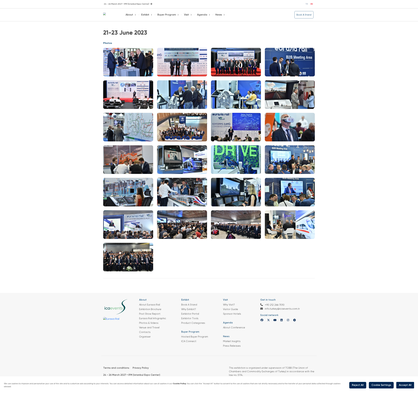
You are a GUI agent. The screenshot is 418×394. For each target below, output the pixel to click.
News (218, 15)
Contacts (145, 332)
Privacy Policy (141, 368)
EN (312, 4)
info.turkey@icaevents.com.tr (282, 309)
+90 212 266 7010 (274, 305)
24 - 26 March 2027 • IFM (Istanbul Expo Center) (131, 375)
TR (306, 4)
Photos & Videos (148, 323)
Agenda (202, 15)
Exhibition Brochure (150, 309)
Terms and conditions (116, 368)
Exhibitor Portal (190, 314)
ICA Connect (188, 341)
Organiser (145, 337)
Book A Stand (304, 15)
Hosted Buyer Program (194, 337)
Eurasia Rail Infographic (152, 318)
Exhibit (145, 15)
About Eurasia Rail (149, 305)
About (129, 15)
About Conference (234, 327)
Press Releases (232, 346)
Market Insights (232, 341)
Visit (186, 15)
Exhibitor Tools (189, 318)
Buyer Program (166, 15)
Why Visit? (229, 305)
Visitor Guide (230, 309)
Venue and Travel (149, 327)
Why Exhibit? (188, 309)
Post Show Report (149, 314)
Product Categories (193, 323)
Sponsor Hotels (232, 314)
